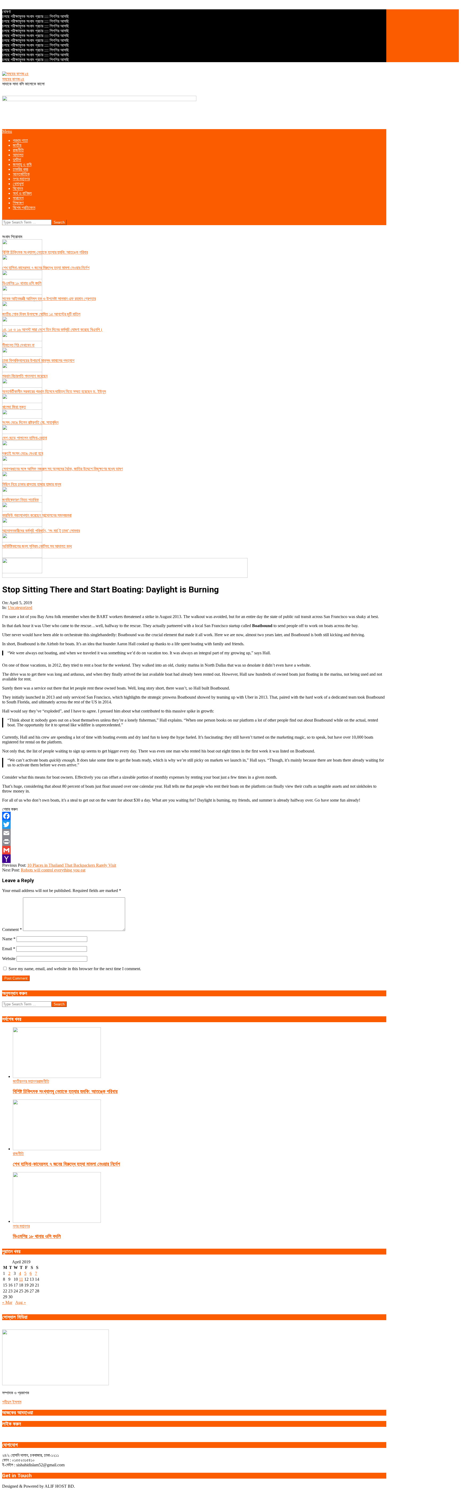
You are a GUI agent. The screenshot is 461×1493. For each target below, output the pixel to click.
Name (8, 939)
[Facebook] (194, 816)
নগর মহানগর (29, 1081)
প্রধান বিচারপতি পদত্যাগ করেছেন (24, 376)
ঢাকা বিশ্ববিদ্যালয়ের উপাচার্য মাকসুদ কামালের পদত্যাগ (38, 360)
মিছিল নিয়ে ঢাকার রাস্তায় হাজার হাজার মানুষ (31, 484)
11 (21, 1279)
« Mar (7, 1302)
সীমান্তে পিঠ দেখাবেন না (18, 345)
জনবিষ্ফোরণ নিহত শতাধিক (20, 499)
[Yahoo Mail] (194, 858)
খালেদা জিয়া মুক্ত (14, 407)
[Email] (194, 833)
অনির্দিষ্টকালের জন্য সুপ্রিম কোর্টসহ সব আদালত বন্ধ (37, 546)
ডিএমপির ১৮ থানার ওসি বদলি (21, 283)
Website (8, 958)
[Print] (194, 841)
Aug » (20, 1302)
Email (8, 948)
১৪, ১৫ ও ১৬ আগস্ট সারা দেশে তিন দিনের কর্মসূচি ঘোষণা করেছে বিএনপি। (52, 329)
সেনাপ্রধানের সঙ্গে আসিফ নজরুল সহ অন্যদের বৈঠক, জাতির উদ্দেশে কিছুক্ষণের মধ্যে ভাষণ (62, 469)
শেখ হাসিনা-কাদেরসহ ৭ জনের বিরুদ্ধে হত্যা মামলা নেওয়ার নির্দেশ (45, 267)
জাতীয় (17, 1081)
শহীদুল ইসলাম (11, 1402)
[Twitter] (194, 824)
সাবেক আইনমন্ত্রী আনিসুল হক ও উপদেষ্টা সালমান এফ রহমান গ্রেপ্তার (49, 298)
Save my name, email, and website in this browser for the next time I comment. (75, 968)
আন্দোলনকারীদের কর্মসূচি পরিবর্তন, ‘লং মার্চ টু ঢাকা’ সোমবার (41, 530)
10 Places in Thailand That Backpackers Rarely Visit (71, 865)
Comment (12, 929)
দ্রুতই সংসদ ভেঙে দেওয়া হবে (22, 453)
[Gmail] (194, 850)
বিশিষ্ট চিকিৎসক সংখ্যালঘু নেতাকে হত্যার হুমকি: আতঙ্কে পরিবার (45, 252)
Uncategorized (20, 607)
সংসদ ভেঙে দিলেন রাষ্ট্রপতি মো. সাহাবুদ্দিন (30, 422)
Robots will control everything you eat (53, 870)
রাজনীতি (43, 1081)
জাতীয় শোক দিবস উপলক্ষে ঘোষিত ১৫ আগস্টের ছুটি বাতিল (41, 314)
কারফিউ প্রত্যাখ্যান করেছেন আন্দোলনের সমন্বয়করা (36, 515)
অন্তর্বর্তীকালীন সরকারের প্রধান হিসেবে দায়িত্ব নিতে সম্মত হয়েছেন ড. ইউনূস (54, 391)
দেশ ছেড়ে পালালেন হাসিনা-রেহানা (24, 438)
